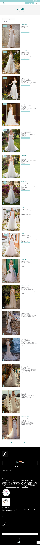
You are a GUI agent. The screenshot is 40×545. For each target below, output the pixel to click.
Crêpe (11, 482)
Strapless (4, 487)
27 (28, 442)
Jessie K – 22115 (24, 181)
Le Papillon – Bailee (25, 285)
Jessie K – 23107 (24, 207)
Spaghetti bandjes (21, 485)
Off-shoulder (20, 484)
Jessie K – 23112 (24, 259)
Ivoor (35, 482)
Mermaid (30, 483)
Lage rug (20, 483)
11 (17, 442)
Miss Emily (3, 484)
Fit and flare (14, 482)
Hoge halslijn (31, 482)
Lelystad (3, 510)
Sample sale (10, 485)
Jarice (14, 483)
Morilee (17, 484)
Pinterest (4, 527)
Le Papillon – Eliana (25, 364)
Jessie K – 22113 (24, 155)
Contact (3, 519)
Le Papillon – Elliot (25, 390)
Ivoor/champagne (4, 483)
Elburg (33, 509)
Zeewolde (11, 510)
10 (15, 442)
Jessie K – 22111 (24, 129)
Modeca (6, 484)
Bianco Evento (19, 480)
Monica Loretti (13, 484)
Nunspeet (29, 509)
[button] (3, 46)
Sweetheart (9, 487)
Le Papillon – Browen (25, 338)
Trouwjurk (15, 487)
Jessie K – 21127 (24, 103)
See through (16, 485)
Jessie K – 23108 (24, 233)
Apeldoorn (26, 509)
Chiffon (8, 482)
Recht (6, 485)
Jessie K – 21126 (24, 76)
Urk (9, 510)
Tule (23, 487)
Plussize (29, 484)
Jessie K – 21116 (24, 50)
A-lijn (7, 481)
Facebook (4, 525)
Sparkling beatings (29, 485)
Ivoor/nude (10, 483)
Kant (16, 483)
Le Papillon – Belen (25, 311)
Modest (9, 484)
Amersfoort (22, 509)
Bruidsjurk (4, 482)
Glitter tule (19, 482)
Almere (35, 509)
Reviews (3, 518)
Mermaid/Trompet (34, 483)
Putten (7, 510)
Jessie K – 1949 (24, 24)
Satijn (13, 485)
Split (35, 485)
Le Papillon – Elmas (25, 416)
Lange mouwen (26, 483)
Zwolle (15, 510)
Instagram (4, 524)
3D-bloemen (4, 480)
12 (19, 442)
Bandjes (15, 480)
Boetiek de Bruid (27, 481)
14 (24, 442)
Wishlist (21, 3)
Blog (3, 516)
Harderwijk (24, 482)
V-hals (26, 487)
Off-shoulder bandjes (25, 484)
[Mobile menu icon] (37, 3)
